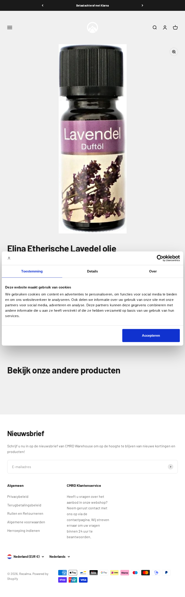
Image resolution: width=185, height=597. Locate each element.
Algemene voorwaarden (26, 522)
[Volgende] (142, 5)
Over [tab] (153, 271)
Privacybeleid (17, 496)
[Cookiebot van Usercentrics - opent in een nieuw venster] (160, 258)
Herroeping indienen (23, 530)
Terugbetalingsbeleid (24, 505)
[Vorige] (42, 5)
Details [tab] (92, 271)
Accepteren (151, 335)
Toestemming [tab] (32, 271)
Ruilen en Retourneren (25, 513)
